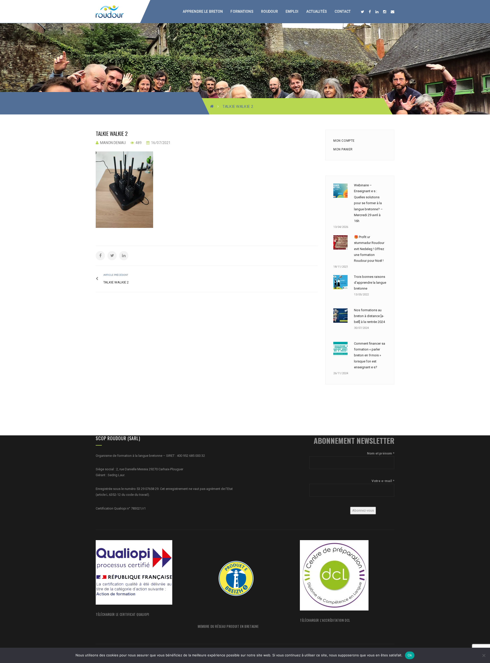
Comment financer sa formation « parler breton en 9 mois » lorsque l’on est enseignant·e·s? (369, 355)
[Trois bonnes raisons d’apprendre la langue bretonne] (340, 282)
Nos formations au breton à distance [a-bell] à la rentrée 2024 (369, 316)
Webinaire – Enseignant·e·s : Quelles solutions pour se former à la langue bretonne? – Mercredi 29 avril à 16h (368, 203)
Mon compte (344, 140)
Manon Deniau (113, 143)
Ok (410, 655)
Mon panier (343, 149)
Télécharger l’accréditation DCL (325, 620)
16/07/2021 (160, 143)
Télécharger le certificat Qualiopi (122, 614)
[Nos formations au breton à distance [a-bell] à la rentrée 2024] (340, 315)
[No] (483, 655)
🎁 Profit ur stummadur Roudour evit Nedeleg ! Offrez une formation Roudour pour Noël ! (369, 249)
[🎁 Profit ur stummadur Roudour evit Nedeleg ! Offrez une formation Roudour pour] (340, 242)
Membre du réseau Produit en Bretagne (228, 626)
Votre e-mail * (383, 481)
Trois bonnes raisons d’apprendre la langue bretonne (370, 283)
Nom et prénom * (380, 453)
